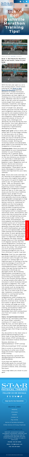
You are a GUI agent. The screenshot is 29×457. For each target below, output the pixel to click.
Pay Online (14, 419)
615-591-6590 (17, 442)
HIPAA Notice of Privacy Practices (14, 425)
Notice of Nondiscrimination (14, 422)
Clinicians (14, 412)
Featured (13, 56)
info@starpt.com (16, 444)
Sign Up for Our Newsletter (14, 401)
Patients (14, 409)
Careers (14, 414)
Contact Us (14, 417)
